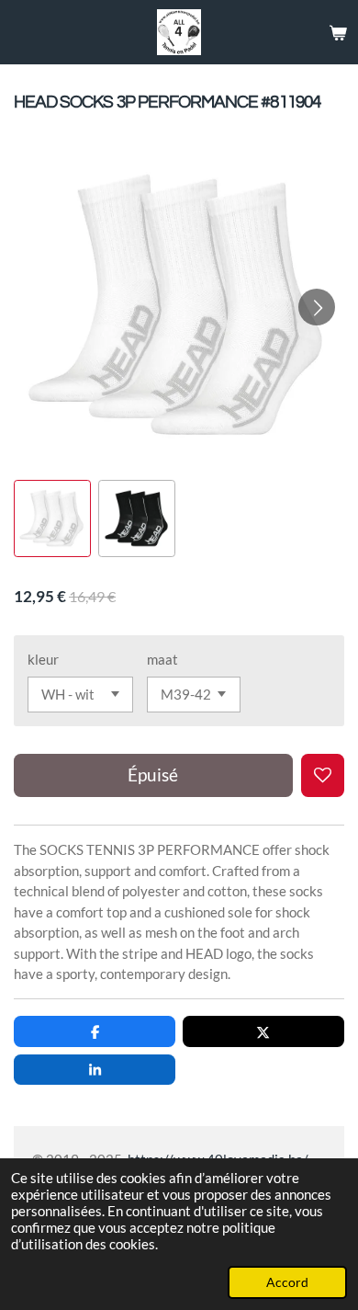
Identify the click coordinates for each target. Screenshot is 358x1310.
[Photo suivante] (316, 307)
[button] (52, 518)
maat (162, 659)
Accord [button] (287, 1282)
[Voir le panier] (338, 32)
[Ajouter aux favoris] (322, 775)
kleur (43, 659)
